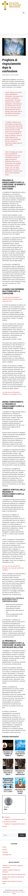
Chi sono (18, 892)
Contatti (13, 892)
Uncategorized (6, 854)
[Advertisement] (14, 25)
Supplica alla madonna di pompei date (13, 874)
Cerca (22, 835)
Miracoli (4, 849)
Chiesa (4, 847)
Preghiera (7, 817)
